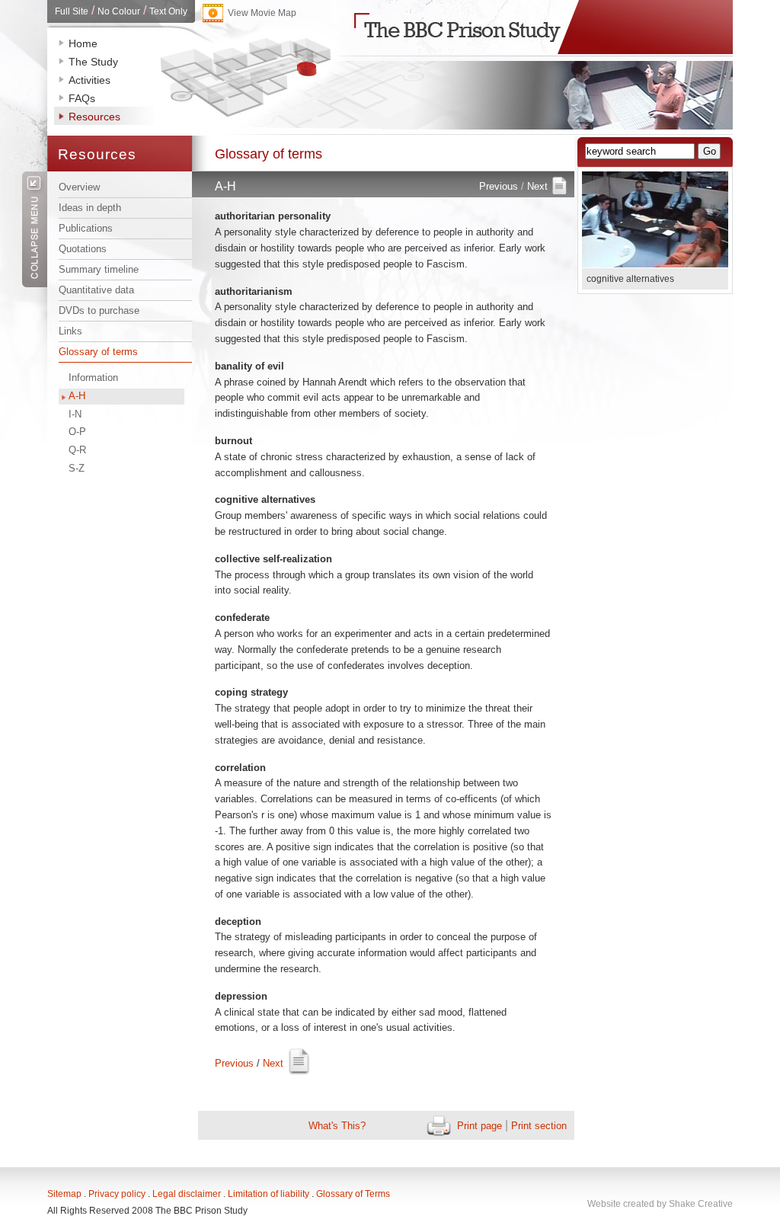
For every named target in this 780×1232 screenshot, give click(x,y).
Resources (94, 116)
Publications (86, 228)
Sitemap (64, 1194)
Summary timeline (99, 269)
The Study (93, 62)
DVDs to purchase (99, 310)
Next (537, 186)
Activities (89, 80)
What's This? (337, 1125)
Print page (479, 1125)
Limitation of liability (268, 1194)
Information (93, 377)
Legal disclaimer (186, 1194)
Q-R (77, 450)
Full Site (71, 11)
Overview (79, 187)
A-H (77, 396)
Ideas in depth (90, 207)
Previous (498, 186)
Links (70, 331)
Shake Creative (701, 1203)
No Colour (119, 11)
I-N (75, 414)
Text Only (168, 11)
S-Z (77, 468)
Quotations (83, 248)
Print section (539, 1125)
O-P (77, 431)
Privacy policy (116, 1194)
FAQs (82, 98)
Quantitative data (96, 290)
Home (83, 43)
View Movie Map (262, 13)
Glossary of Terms (353, 1194)
